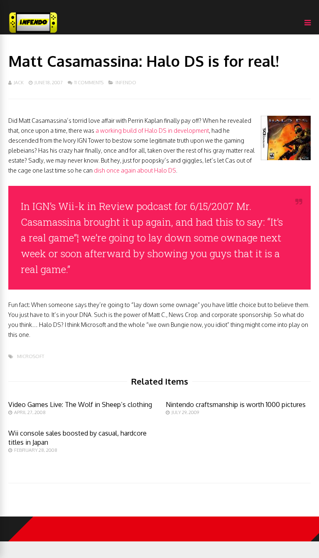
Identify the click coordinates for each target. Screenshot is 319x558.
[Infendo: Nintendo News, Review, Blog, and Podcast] (33, 32)
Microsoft (30, 356)
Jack (19, 82)
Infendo (125, 82)
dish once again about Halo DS (135, 170)
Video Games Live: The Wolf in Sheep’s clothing (80, 404)
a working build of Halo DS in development (152, 130)
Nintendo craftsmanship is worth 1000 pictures (236, 404)
